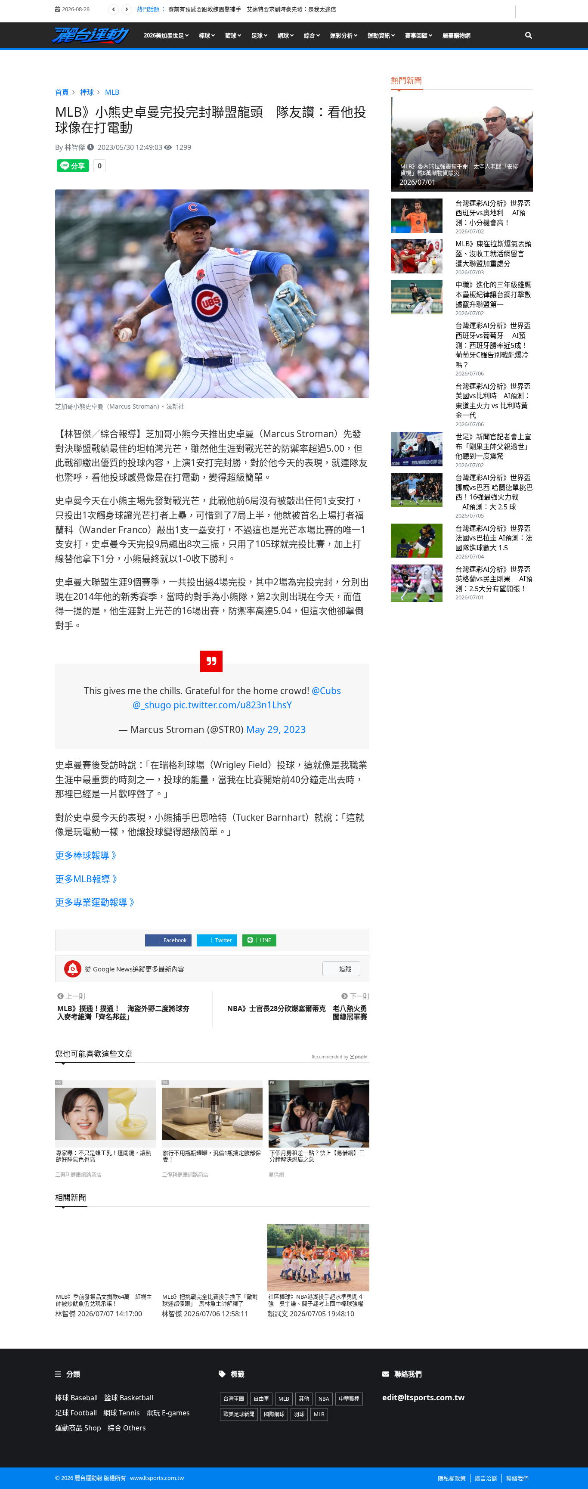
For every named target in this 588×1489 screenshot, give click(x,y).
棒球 (205, 35)
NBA (324, 1398)
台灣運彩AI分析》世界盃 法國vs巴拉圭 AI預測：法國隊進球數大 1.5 (493, 538)
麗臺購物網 (456, 35)
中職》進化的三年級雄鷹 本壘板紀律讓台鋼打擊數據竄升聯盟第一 (496, 294)
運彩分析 (342, 35)
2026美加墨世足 (164, 35)
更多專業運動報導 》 (97, 902)
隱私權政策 (452, 1478)
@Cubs (326, 691)
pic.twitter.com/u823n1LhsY (232, 705)
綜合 (310, 35)
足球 (257, 35)
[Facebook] (508, 11)
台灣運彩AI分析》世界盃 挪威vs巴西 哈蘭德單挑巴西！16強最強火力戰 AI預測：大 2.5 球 (494, 492)
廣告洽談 (486, 1478)
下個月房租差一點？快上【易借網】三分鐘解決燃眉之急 (317, 1156)
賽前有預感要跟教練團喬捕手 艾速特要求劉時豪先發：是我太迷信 (252, 9)
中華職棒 (349, 1398)
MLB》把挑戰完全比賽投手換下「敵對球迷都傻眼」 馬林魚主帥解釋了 (210, 1300)
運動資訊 (379, 35)
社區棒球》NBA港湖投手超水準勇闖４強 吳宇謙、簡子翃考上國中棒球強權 (315, 1300)
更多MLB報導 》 (88, 879)
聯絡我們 (517, 1478)
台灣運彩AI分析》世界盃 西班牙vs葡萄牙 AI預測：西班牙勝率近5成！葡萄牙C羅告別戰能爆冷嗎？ (493, 345)
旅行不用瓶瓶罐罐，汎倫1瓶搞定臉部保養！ (212, 1156)
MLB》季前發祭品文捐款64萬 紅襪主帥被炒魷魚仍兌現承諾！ (104, 1300)
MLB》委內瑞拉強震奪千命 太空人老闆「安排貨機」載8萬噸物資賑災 (459, 169)
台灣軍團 (233, 1398)
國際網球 (274, 1414)
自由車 (261, 1398)
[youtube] (525, 11)
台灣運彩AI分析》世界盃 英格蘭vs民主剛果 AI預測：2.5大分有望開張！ (493, 579)
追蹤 (344, 969)
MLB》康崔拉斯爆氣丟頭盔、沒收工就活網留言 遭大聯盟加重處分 (493, 253)
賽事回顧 (417, 35)
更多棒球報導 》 (88, 855)
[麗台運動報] (94, 35)
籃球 (231, 35)
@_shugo (152, 705)
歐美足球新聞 (238, 1414)
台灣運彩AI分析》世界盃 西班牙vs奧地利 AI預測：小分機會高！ (493, 213)
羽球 (299, 1414)
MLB (284, 1398)
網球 (284, 35)
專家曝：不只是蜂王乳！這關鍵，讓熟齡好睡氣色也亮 (103, 1156)
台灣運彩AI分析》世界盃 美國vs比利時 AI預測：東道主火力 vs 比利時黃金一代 (493, 401)
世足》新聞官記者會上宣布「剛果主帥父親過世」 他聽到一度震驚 (495, 446)
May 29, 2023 (276, 729)
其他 (304, 1398)
